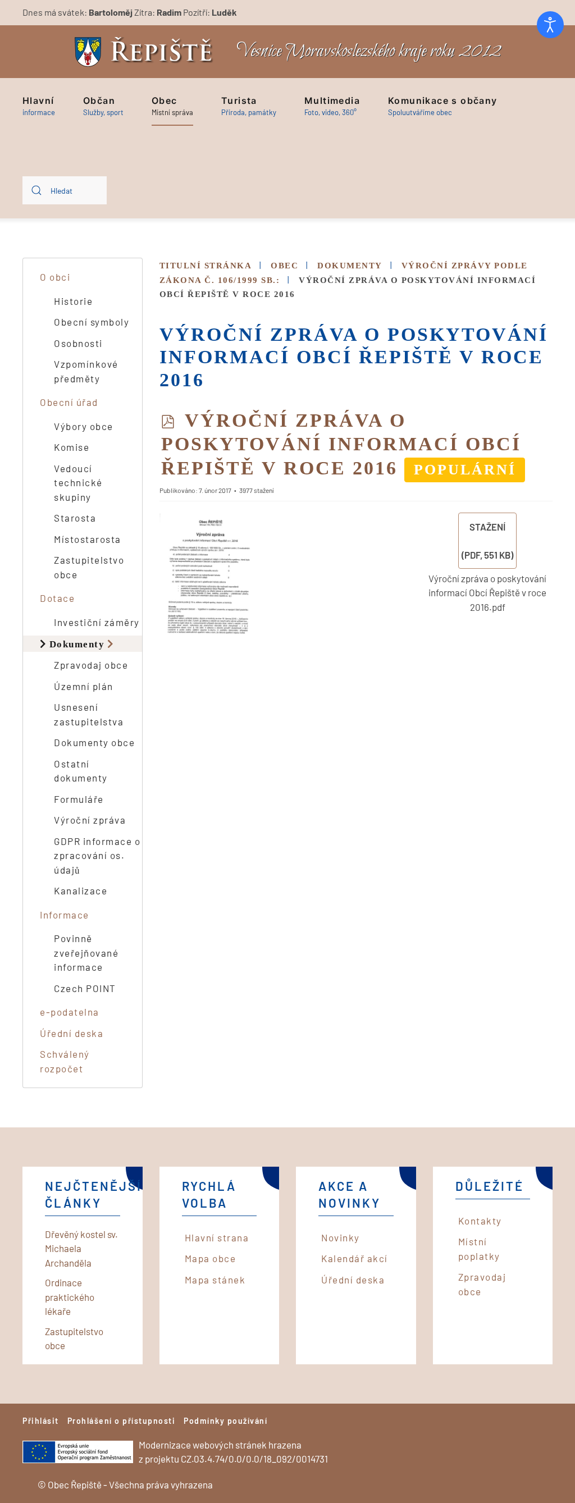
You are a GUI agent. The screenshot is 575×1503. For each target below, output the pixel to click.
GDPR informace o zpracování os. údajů (97, 855)
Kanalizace (80, 890)
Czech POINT (85, 988)
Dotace (57, 598)
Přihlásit (40, 1421)
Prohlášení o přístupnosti (121, 1421)
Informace (64, 914)
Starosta (75, 517)
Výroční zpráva (90, 819)
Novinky (340, 1237)
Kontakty (480, 1220)
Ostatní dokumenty (81, 771)
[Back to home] (147, 52)
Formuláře (79, 799)
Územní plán (83, 686)
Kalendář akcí (354, 1258)
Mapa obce (210, 1258)
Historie (73, 301)
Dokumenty (77, 643)
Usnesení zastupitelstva (89, 714)
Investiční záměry (97, 622)
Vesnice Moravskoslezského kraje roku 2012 (368, 51)
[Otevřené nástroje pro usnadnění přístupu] (550, 24)
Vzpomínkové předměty (86, 371)
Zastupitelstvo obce (89, 567)
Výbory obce (83, 426)
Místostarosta (87, 539)
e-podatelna (69, 1011)
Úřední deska (71, 1033)
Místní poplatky (479, 1249)
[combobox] (64, 190)
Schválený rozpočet (65, 1061)
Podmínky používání (225, 1421)
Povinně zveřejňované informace (86, 952)
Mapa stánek (215, 1279)
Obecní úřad (69, 402)
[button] (38, 106)
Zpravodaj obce (91, 664)
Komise (71, 447)
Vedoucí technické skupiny (78, 482)
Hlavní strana (217, 1237)
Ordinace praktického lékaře (69, 1297)
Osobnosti (78, 343)
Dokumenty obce (94, 742)
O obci (55, 276)
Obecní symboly (91, 321)
